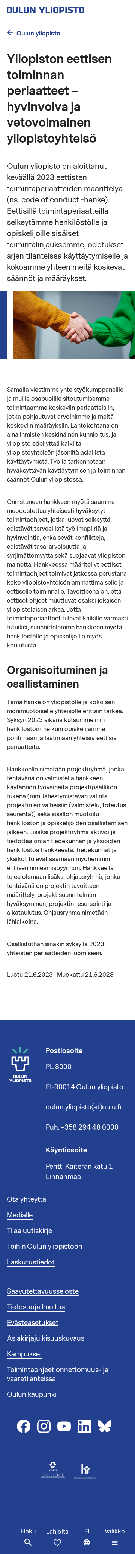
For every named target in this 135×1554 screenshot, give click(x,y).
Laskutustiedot (31, 1262)
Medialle (20, 1215)
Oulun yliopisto (38, 33)
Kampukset (24, 1354)
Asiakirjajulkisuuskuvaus (45, 1338)
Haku (28, 1531)
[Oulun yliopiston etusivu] (67, 8)
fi (92, 1540)
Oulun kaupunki (32, 1394)
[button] (114, 1537)
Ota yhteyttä (26, 1199)
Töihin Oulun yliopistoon (44, 1246)
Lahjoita (57, 1532)
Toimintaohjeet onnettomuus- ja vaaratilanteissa (57, 1374)
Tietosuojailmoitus (36, 1307)
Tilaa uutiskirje (29, 1231)
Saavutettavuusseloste (43, 1291)
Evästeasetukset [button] (32, 1323)
